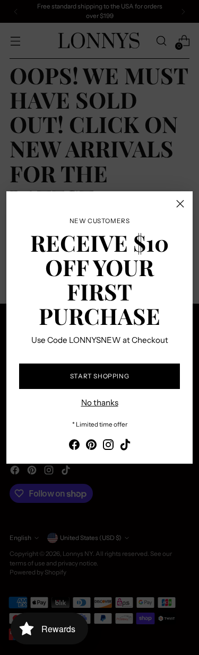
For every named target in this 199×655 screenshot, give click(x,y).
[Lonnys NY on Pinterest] (91, 446)
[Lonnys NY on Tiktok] (125, 446)
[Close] (180, 204)
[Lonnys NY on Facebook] (74, 446)
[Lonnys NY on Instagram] (108, 446)
